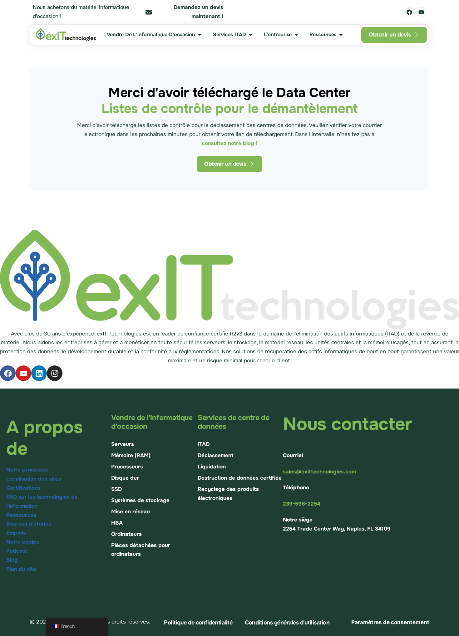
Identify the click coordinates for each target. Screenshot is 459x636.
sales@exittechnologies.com (319, 471)
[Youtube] (421, 12)
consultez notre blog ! (229, 143)
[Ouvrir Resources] (341, 35)
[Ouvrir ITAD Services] (251, 35)
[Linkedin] (39, 373)
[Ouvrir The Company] (296, 35)
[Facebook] (409, 12)
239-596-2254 (301, 504)
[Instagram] (54, 373)
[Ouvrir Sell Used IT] (200, 35)
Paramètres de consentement (390, 622)
